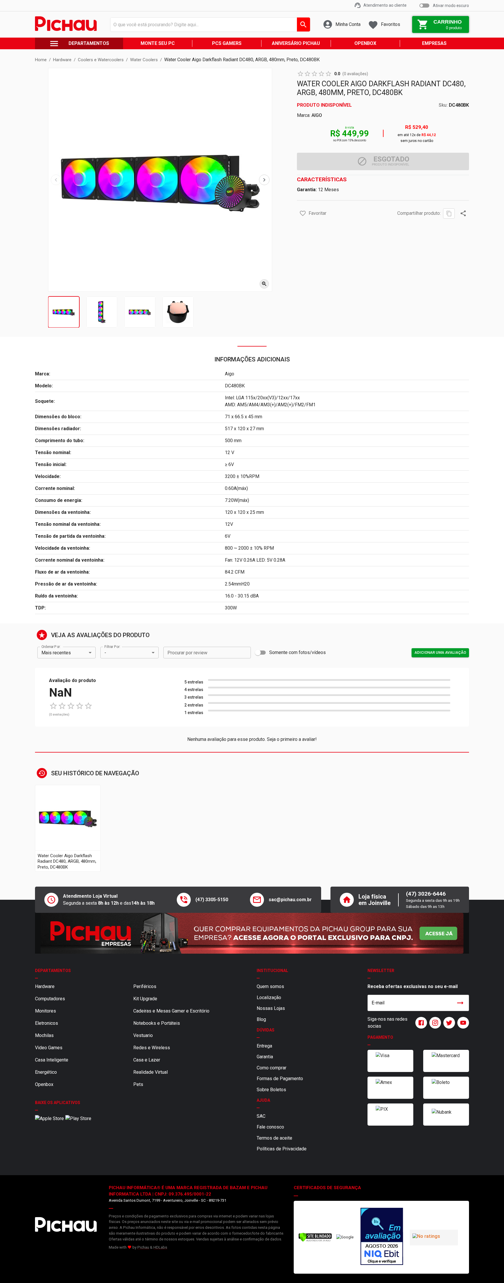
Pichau (143, 1247)
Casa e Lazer (146, 1060)
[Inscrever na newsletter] (460, 1003)
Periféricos (144, 986)
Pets (138, 1084)
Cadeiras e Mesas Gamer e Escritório (171, 1011)
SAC (261, 1116)
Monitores (45, 1011)
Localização (269, 997)
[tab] (63, 312)
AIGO (317, 115)
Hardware (45, 986)
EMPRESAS (434, 43)
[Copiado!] (449, 213)
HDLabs (160, 1247)
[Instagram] (434, 1023)
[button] (302, 213)
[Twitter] (448, 1023)
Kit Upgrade (145, 998)
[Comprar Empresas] (252, 933)
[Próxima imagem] (264, 180)
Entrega (264, 1046)
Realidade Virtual (150, 1072)
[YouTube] (462, 1023)
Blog (261, 1019)
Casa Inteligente (51, 1060)
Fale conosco (270, 1127)
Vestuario (143, 1035)
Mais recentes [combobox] (56, 652)
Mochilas (44, 1035)
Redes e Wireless (151, 1047)
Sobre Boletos (271, 1089)
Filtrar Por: (112, 647)
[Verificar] (315, 1240)
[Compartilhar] (463, 213)
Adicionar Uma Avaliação (440, 652)
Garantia (265, 1056)
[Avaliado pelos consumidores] (381, 1237)
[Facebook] (420, 1023)
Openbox (44, 1084)
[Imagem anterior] (56, 180)
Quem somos (270, 986)
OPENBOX (365, 43)
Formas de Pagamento (280, 1078)
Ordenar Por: (50, 647)
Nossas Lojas (271, 1008)
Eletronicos (46, 1023)
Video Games (48, 1047)
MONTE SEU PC (158, 43)
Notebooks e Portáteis (156, 1023)
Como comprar (271, 1068)
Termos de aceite (274, 1138)
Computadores (50, 998)
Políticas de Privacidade (282, 1149)
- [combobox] (105, 652)
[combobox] (208, 24)
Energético (46, 1072)
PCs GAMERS (227, 43)
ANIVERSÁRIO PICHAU (296, 43)
